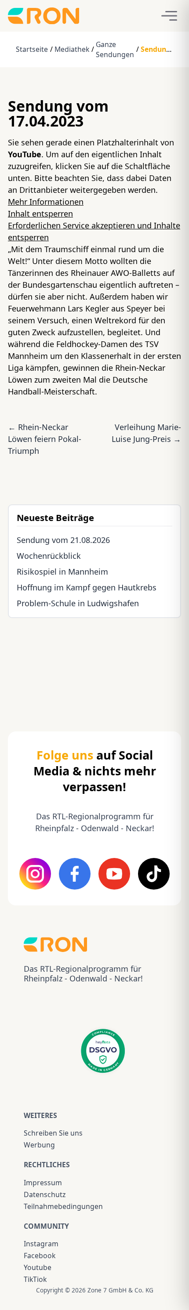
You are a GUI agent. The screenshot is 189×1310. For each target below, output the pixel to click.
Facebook (39, 1255)
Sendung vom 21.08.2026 (63, 540)
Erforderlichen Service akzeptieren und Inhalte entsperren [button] (94, 231)
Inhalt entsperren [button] (40, 213)
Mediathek (72, 49)
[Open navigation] (169, 16)
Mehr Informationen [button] (46, 201)
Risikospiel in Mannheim (62, 571)
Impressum (43, 1182)
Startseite (32, 49)
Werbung (39, 1145)
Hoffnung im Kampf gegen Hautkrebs (86, 587)
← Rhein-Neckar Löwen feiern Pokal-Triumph (44, 439)
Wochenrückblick (49, 555)
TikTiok (35, 1279)
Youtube (37, 1267)
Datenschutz (44, 1194)
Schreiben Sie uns (53, 1133)
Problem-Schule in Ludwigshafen (78, 603)
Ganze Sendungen (115, 49)
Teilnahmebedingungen (63, 1206)
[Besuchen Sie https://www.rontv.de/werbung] (94, 667)
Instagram (41, 1243)
